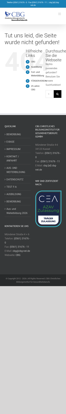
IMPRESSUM (13, 149)
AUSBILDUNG (13, 194)
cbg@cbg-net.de (21, 250)
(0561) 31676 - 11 (19, 246)
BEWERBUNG (13, 134)
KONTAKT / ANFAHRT (12, 158)
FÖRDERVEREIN (39, 81)
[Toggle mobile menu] (59, 13)
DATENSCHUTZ (14, 179)
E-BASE (10, 141)
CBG (33, 61)
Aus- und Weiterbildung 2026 (16, 211)
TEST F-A (11, 186)
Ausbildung (36, 67)
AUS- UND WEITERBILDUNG (15, 170)
